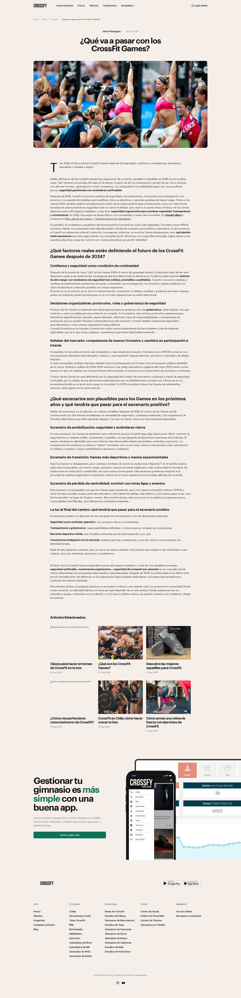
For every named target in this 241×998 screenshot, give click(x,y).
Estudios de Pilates (115, 916)
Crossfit (54, 19)
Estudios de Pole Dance (118, 951)
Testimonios (110, 5)
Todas (72, 911)
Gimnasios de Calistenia (118, 942)
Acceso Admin (184, 911)
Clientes (93, 5)
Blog (45, 19)
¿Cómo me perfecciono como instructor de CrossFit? (72, 720)
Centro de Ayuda (150, 911)
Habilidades (75, 933)
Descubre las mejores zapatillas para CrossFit (163, 666)
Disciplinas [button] (127, 5)
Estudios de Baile (114, 947)
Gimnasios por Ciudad (153, 924)
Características (64, 5)
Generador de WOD (79, 951)
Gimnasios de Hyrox (116, 933)
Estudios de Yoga (114, 924)
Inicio (35, 19)
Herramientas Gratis (80, 916)
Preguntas (39, 920)
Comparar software (44, 924)
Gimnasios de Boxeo (116, 938)
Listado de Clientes (151, 920)
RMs (71, 924)
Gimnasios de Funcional (118, 929)
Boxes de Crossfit (114, 911)
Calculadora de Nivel (80, 942)
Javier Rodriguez (112, 31)
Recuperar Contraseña (188, 916)
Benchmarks (76, 929)
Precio (81, 5)
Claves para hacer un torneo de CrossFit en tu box (71, 666)
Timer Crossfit (77, 920)
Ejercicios (74, 938)
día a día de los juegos (78, 218)
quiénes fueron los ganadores (113, 218)
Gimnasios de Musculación (119, 920)
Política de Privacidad (152, 916)
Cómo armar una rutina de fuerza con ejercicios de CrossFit (165, 722)
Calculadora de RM (79, 947)
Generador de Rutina (80, 956)
